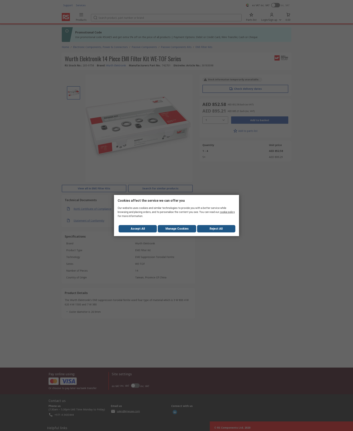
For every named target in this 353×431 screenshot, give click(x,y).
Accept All (138, 228)
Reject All (216, 228)
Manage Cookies (177, 228)
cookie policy (227, 212)
